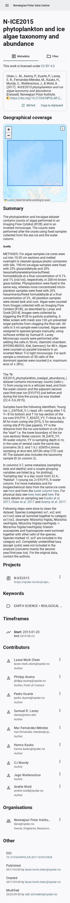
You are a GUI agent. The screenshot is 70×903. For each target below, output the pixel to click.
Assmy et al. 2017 (53, 502)
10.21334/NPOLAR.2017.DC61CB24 (29, 857)
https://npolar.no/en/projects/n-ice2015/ (40, 582)
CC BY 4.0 (48, 66)
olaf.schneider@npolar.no (41, 894)
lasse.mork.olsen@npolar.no (43, 869)
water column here (46, 491)
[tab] (20, 56)
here (11, 491)
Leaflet (10, 199)
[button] (8, 130)
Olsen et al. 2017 (22, 502)
